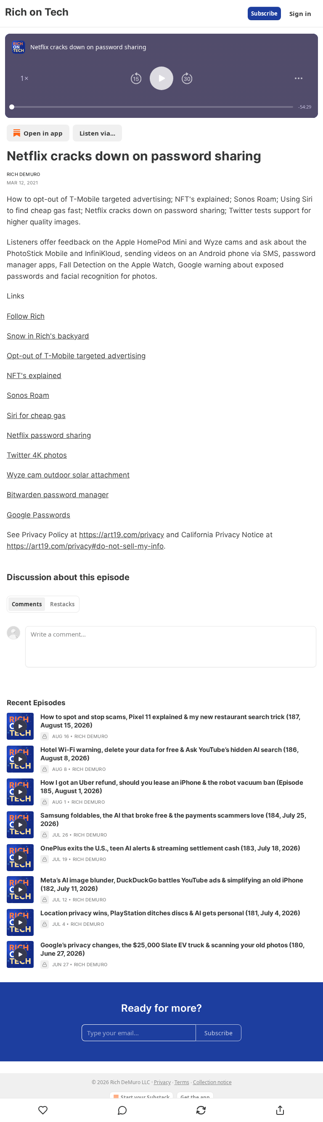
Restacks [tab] (62, 604)
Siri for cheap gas (36, 415)
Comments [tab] (27, 604)
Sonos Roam (28, 395)
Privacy (162, 1082)
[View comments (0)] (122, 1110)
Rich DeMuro (23, 174)
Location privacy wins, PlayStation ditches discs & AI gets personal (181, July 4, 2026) (170, 913)
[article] (161, 727)
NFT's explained (34, 375)
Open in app (43, 133)
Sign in (300, 13)
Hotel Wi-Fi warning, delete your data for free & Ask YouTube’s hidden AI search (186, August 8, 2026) (169, 754)
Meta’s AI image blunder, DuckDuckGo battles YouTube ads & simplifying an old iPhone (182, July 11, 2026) (171, 884)
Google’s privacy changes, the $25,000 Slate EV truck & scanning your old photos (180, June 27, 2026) (172, 949)
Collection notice (212, 1082)
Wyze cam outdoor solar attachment (68, 475)
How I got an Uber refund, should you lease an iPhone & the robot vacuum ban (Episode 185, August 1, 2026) (171, 786)
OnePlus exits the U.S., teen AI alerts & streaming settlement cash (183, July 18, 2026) (170, 848)
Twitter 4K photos (37, 455)
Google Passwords (38, 515)
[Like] (43, 1110)
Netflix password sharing (49, 435)
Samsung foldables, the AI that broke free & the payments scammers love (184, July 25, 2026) (173, 819)
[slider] (152, 107)
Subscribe (264, 13)
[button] (24, 78)
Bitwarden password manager (58, 494)
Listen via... (97, 133)
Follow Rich (26, 316)
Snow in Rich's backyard (48, 336)
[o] (20, 726)
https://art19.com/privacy (121, 534)
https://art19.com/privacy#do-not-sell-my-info (85, 546)
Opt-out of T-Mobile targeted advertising (76, 356)
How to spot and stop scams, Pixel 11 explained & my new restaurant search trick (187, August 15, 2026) (170, 721)
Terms (182, 1082)
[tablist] (43, 604)
